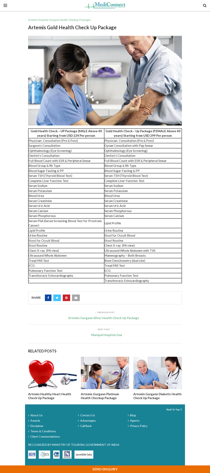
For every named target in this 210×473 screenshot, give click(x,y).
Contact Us (87, 415)
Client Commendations (45, 436)
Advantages (88, 420)
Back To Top (173, 409)
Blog (133, 415)
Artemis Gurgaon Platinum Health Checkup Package (100, 396)
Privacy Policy (138, 426)
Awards (35, 420)
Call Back (86, 426)
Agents (135, 420)
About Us (36, 415)
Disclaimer (36, 426)
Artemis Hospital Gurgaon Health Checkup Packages (59, 19)
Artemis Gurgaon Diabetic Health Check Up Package (157, 396)
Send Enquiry (105, 469)
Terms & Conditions (43, 431)
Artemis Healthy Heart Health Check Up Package (49, 396)
